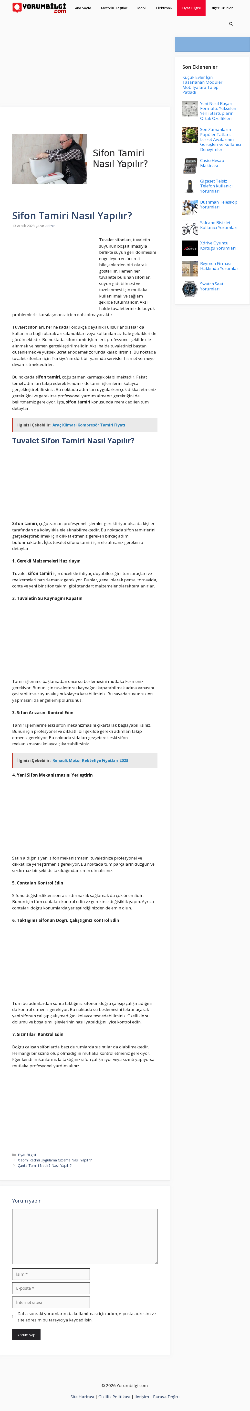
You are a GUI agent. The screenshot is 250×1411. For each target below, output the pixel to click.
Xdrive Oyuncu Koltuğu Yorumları (218, 245)
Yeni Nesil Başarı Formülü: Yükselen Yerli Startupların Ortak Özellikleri (218, 111)
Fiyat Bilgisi (191, 7)
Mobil (141, 7)
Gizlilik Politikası (114, 1397)
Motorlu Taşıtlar (114, 7)
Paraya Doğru (166, 1397)
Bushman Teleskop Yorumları (218, 204)
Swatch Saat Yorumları (211, 286)
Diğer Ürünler (221, 7)
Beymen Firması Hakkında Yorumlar (219, 266)
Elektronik (164, 7)
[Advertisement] (85, 71)
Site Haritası (82, 1397)
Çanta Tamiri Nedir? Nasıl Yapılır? (45, 1165)
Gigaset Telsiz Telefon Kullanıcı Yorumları (216, 186)
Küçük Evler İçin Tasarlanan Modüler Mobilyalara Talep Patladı (202, 84)
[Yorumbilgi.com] (39, 8)
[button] (231, 24)
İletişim (142, 1397)
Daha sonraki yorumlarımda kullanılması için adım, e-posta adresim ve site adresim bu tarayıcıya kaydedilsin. (87, 1317)
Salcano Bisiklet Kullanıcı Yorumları (219, 225)
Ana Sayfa (83, 7)
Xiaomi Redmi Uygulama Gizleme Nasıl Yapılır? (55, 1160)
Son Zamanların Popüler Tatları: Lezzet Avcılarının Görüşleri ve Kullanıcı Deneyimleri (220, 139)
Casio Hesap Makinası (212, 163)
